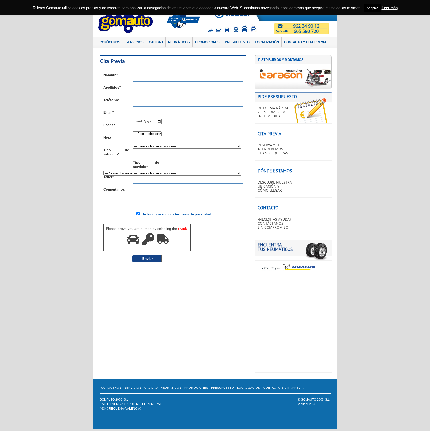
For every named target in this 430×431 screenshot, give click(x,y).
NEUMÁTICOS (179, 42)
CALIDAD (156, 42)
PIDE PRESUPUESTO (277, 96)
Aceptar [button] (372, 8)
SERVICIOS (135, 42)
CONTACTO (268, 208)
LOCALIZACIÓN (267, 42)
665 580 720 (306, 31)
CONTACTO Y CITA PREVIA (305, 42)
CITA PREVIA (269, 134)
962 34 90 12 (306, 26)
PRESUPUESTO (237, 42)
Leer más (390, 8)
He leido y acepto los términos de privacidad (176, 214)
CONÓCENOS (110, 42)
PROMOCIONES (207, 42)
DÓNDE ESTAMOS (275, 171)
